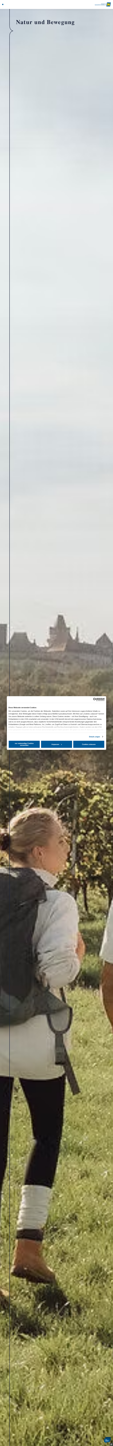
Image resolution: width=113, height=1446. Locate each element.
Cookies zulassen (89, 744)
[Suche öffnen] (11, 4)
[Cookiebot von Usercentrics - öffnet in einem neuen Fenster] (95, 699)
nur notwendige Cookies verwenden (24, 744)
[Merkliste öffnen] (9, 4)
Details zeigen (94, 737)
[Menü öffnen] (2, 4)
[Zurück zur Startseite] (103, 4)
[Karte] (7, 4)
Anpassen (55, 744)
